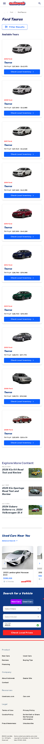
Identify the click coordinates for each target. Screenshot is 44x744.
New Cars (16, 601)
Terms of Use (7, 710)
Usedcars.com (8, 696)
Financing (6, 664)
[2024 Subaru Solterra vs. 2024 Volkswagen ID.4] (35, 510)
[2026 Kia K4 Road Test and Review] (35, 473)
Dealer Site (27, 678)
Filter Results (17, 27)
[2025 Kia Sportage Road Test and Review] (35, 491)
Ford (11, 12)
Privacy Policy (29, 710)
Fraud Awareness (9, 723)
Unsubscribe (28, 723)
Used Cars (28, 601)
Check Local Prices (22, 632)
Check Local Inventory (21, 72)
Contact (5, 682)
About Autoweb (8, 678)
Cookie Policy (7, 714)
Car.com (26, 696)
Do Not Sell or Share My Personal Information (31, 716)
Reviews (5, 660)
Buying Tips (28, 660)
